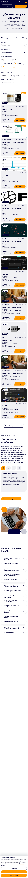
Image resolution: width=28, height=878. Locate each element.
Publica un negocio (21, 6)
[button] (7, 60)
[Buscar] (25, 45)
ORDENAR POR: (5, 49)
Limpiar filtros (22, 38)
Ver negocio (20, 120)
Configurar (14, 868)
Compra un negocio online (11, 499)
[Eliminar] (11, 60)
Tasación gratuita (7, 6)
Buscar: (4, 42)
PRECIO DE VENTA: (6, 72)
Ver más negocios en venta (14, 426)
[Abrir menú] (26, 2)
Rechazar (14, 872)
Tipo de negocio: (7, 56)
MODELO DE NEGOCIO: (8, 79)
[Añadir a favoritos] (24, 102)
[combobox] (14, 52)
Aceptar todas (14, 875)
